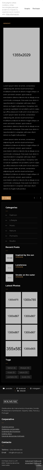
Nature (12, 231)
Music (12, 225)
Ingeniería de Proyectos (11, 431)
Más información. (12, 14)
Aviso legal (29, 461)
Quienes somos (8, 427)
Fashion (13, 215)
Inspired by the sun (25, 255)
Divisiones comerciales (10, 429)
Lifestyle (13, 220)
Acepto (27, 9)
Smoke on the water (25, 275)
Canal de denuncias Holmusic (13, 436)
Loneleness (21, 265)
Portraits (13, 236)
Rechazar (36, 9)
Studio (12, 241)
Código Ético (7, 434)
